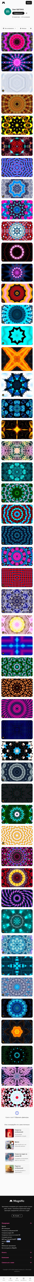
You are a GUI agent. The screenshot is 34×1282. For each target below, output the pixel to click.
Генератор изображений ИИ (10, 1230)
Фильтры (24, 28)
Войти (29, 3)
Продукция (5, 1223)
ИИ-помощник (6, 1228)
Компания (5, 1257)
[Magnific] (3, 2)
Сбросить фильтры (22, 1117)
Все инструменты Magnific (9, 1248)
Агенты (6, 1241)
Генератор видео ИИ (8, 1233)
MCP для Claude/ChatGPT (11, 1239)
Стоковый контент (7, 1237)
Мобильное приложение (9, 1246)
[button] (17, 1215)
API (3, 1243)
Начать (4, 1252)
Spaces (4, 1226)
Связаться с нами (8, 1262)
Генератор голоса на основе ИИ (11, 1235)
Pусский (17, 1215)
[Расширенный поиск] (31, 28)
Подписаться (18, 13)
